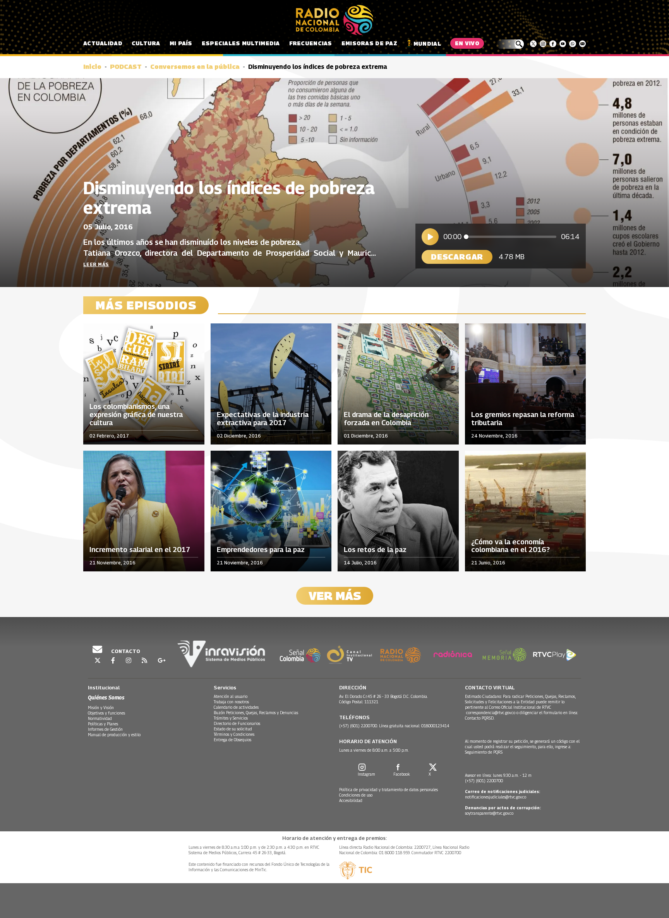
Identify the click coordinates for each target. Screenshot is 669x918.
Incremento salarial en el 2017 (139, 550)
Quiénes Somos (106, 697)
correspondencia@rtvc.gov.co (490, 712)
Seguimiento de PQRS (484, 752)
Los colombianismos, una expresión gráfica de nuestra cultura (136, 414)
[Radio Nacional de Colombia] (334, 20)
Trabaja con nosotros (231, 701)
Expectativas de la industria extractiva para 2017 (263, 419)
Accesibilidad (350, 800)
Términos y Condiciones (234, 734)
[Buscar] (510, 44)
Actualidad (102, 43)
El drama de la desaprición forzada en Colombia (386, 419)
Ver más (335, 596)
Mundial (427, 43)
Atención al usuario (230, 696)
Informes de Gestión (105, 729)
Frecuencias (310, 43)
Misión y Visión (101, 707)
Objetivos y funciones (106, 713)
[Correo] (582, 43)
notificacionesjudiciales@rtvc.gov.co (495, 797)
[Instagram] (543, 43)
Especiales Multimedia (241, 43)
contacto (125, 651)
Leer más (96, 264)
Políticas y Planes (103, 723)
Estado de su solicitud (233, 729)
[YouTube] (562, 43)
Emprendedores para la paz (261, 550)
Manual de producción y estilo (114, 734)
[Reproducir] (430, 236)
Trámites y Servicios (231, 718)
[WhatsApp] (572, 43)
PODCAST (126, 66)
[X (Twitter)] (533, 43)
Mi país (181, 43)
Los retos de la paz (375, 550)
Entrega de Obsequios (232, 739)
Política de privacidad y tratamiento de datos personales (388, 789)
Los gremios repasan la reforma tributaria (522, 419)
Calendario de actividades (236, 707)
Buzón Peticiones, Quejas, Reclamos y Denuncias (256, 712)
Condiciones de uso (355, 795)
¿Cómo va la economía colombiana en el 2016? (510, 546)
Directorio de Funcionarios (237, 723)
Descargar (457, 257)
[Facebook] (552, 43)
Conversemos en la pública (195, 66)
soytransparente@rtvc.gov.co (489, 813)
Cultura (146, 43)
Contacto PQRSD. (480, 718)
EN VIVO (467, 43)
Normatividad (100, 718)
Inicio (92, 66)
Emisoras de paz (369, 43)
